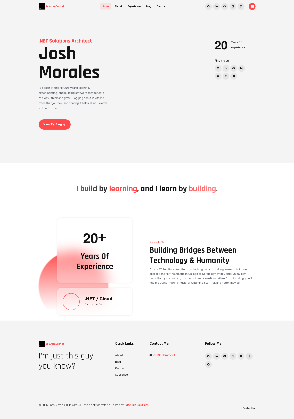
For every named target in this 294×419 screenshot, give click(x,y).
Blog (148, 6)
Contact (162, 6)
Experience (134, 6)
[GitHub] (208, 6)
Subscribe (121, 374)
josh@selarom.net (164, 355)
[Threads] (233, 6)
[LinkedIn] (216, 6)
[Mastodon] (241, 6)
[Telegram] (233, 76)
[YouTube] (224, 6)
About (118, 6)
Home (105, 6)
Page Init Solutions (137, 405)
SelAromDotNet (54, 6)
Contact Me (249, 408)
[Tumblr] (226, 76)
